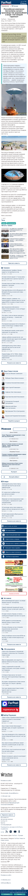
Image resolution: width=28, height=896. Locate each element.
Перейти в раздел (14, 421)
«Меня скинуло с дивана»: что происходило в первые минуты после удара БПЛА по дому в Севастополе (13, 300)
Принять (19, 894)
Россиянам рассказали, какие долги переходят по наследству (13, 331)
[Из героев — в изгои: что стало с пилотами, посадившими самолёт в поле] (5, 257)
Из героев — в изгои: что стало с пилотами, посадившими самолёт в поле (18, 257)
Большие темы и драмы (13, 548)
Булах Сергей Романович (12, 387)
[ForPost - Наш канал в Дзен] (22, 832)
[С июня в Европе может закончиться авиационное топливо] (5, 245)
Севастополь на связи (10, 526)
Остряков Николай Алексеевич (14, 383)
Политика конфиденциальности (18, 892)
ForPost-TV (4, 821)
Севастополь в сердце (12, 539)
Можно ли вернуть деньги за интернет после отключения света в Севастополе (14, 758)
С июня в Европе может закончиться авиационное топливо (17, 245)
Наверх (23, 889)
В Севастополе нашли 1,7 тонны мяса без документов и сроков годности (13, 277)
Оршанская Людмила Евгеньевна (15, 416)
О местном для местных (13, 535)
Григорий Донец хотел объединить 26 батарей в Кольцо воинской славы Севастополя (13, 292)
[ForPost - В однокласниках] (19, 832)
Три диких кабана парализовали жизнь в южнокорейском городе (18, 235)
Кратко (3, 823)
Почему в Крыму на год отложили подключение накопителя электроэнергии (12, 629)
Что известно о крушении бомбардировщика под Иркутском (16, 230)
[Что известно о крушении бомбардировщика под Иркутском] (5, 230)
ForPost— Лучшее (17, 835)
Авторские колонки (7, 819)
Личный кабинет (14, 477)
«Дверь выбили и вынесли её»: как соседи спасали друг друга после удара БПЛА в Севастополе (14, 339)
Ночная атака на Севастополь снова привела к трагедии (13, 284)
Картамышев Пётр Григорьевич (15, 411)
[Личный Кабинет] (21, 1)
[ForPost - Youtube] (15, 832)
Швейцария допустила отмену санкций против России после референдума (11, 347)
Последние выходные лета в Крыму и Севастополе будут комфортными (13, 325)
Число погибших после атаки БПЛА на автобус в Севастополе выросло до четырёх (13, 637)
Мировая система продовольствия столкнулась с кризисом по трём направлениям (12, 500)
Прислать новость (14, 263)
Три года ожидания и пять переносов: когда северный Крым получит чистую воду (14, 736)
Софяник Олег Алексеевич (13, 392)
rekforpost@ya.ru (6, 883)
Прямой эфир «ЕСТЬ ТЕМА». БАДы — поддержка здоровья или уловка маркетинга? (13, 355)
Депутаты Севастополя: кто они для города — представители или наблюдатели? (12, 445)
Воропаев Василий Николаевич (14, 397)
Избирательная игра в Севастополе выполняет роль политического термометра (12, 465)
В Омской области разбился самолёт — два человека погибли (17, 240)
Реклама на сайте (6, 780)
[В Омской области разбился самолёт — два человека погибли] (5, 240)
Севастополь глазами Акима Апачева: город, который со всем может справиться (13, 719)
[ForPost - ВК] (11, 832)
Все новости (4, 817)
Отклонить (7, 894)
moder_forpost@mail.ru (11, 793)
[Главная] (6, 2)
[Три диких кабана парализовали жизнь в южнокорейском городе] (5, 235)
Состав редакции (6, 824)
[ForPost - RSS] (7, 832)
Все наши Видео (10, 530)
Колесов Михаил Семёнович (13, 373)
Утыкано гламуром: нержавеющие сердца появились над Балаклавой (14, 455)
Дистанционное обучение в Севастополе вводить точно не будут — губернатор (13, 308)
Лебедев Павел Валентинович (14, 378)
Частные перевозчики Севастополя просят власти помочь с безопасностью (13, 690)
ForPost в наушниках (12, 556)
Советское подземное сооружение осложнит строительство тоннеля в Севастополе (13, 653)
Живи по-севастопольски (13, 552)
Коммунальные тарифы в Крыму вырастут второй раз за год (12, 271)
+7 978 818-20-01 (6, 880)
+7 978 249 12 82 (5, 796)
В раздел (14, 472)
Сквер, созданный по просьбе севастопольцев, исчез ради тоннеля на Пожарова (13, 668)
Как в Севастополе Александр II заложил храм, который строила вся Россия (13, 727)
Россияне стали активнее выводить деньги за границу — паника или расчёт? (13, 317)
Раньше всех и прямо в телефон (15, 543)
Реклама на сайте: (6, 875)
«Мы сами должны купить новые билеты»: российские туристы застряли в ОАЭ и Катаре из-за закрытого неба (17, 251)
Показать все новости (14, 363)
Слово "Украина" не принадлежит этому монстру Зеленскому (13, 435)
